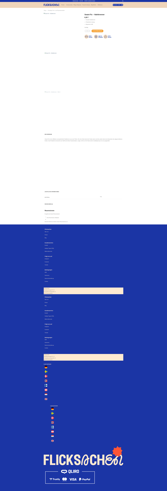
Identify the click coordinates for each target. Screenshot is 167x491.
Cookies (46, 281)
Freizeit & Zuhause (86, 4)
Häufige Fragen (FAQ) (49, 248)
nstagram (47, 326)
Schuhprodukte (69, 4)
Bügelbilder (93, 4)
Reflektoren (100, 4)
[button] (122, 1)
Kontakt (46, 245)
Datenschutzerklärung (49, 278)
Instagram (47, 258)
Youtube (46, 264)
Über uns (46, 231)
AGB (46, 272)
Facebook (47, 261)
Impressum (47, 275)
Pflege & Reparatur (77, 4)
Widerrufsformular (48, 251)
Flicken (62, 4)
